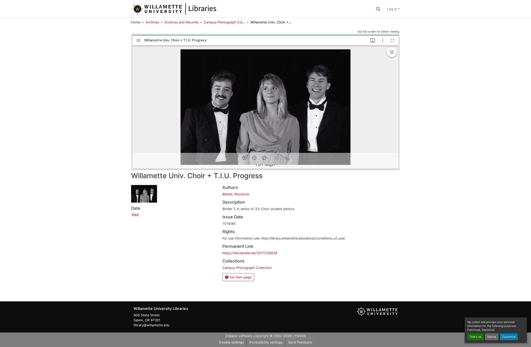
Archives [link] (152, 22)
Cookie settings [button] (231, 342)
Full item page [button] (239, 277)
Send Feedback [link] (300, 342)
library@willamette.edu (151, 325)
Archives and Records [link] (181, 22)
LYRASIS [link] (299, 336)
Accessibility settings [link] (266, 342)
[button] (187, 9)
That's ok (475, 336)
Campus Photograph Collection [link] (224, 22)
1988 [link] (135, 215)
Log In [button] (392, 9)
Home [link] (135, 22)
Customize (508, 336)
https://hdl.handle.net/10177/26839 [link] (249, 253)
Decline (491, 336)
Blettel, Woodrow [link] (235, 194)
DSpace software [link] (238, 336)
